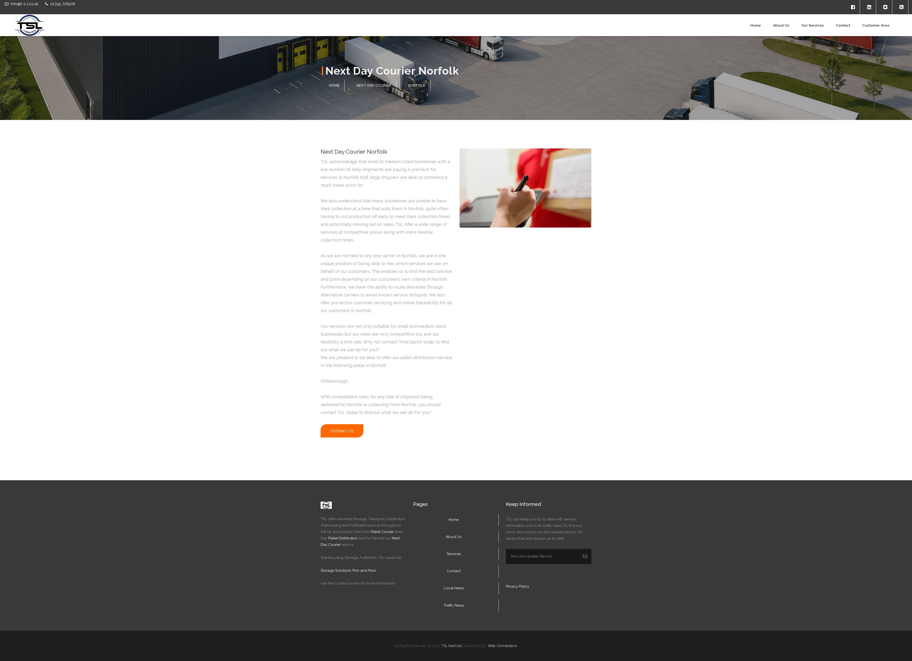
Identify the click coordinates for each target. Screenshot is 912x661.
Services (454, 554)
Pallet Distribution (343, 538)
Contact (843, 25)
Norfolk (417, 85)
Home (755, 25)
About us (781, 25)
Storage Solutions (336, 570)
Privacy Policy (517, 586)
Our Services (812, 25)
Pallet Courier (382, 532)
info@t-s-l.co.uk (24, 4)
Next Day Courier (373, 85)
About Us (454, 537)
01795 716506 (62, 4)
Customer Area (875, 25)
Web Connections (502, 646)
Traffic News (454, 605)
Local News (454, 588)
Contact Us (342, 430)
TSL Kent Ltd (451, 646)
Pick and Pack (364, 570)
